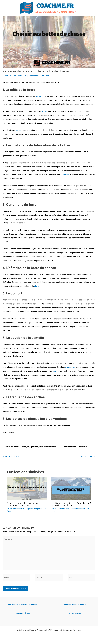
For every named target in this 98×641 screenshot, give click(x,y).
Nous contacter (75, 613)
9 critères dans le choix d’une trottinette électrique (23, 504)
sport (55, 371)
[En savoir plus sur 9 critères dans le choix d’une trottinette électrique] (27, 489)
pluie (36, 286)
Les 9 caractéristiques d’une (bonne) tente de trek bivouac (71, 504)
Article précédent (11, 456)
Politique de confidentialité (75, 604)
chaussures (70, 367)
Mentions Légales (23, 613)
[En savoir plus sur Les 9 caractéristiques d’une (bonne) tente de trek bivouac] (71, 489)
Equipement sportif (31, 76)
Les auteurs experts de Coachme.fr (23, 604)
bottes (38, 96)
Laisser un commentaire (12, 76)
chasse (19, 130)
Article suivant (88, 456)
